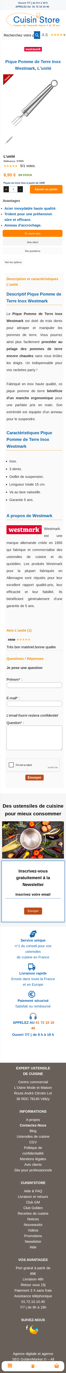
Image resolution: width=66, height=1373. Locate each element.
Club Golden (33, 1208)
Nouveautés (33, 1225)
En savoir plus (32, 233)
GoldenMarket (32, 1359)
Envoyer (33, 911)
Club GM (33, 1202)
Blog (33, 1131)
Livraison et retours (33, 1197)
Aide (33, 1247)
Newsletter (33, 1241)
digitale (31, 1354)
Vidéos (33, 1230)
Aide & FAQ (33, 1191)
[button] (37, 35)
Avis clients (33, 1164)
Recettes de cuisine (33, 1213)
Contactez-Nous (33, 1125)
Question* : (15, 723)
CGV (33, 1142)
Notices (33, 1219)
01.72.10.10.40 (33, 1302)
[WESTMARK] (33, 53)
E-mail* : (13, 698)
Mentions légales (33, 1159)
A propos (33, 1120)
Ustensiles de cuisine (33, 1136)
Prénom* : (14, 679)
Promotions (33, 1236)
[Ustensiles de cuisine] (33, 19)
